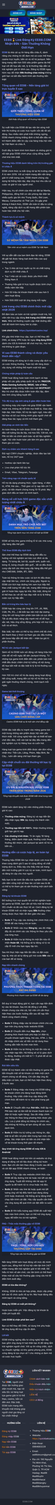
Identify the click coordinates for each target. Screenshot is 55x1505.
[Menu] (3, 4)
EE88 (4, 52)
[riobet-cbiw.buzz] (27, 4)
